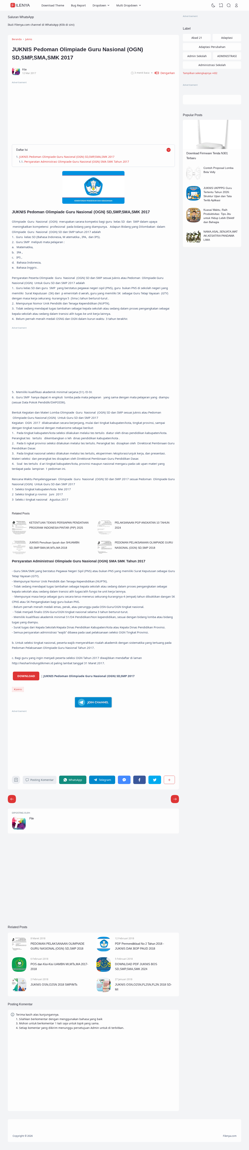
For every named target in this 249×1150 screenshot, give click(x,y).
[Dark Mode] (213, 5)
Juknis (19, 689)
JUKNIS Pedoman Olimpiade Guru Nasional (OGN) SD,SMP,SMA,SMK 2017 (66, 157)
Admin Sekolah (197, 56)
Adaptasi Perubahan (212, 47)
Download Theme (52, 5)
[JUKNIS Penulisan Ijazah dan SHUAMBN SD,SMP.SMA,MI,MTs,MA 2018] (19, 553)
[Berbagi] (169, 780)
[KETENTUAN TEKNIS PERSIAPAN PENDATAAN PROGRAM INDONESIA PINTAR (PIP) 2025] (19, 533)
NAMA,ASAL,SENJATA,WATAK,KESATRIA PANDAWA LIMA (220, 235)
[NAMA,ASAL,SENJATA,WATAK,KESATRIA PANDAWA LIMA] (193, 243)
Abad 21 (196, 38)
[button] (163, 73)
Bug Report (78, 5)
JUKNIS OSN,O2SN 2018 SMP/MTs (54, 984)
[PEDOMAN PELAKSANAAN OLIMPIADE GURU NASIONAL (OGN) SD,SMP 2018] (104, 553)
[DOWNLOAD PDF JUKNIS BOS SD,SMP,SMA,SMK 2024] (103, 971)
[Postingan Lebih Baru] (175, 799)
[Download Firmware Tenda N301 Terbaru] (212, 148)
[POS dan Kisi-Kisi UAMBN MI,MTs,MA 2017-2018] (19, 971)
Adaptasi (227, 38)
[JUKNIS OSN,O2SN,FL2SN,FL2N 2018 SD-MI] (103, 991)
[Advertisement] (93, 111)
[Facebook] (139, 780)
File (31, 818)
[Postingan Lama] (12, 799)
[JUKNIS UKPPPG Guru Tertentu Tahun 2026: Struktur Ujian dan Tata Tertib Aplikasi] (193, 199)
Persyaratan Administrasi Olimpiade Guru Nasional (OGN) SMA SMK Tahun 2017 (77, 161)
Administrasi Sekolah (212, 65)
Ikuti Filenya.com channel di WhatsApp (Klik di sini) (41, 24)
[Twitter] (154, 780)
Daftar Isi (22, 149)
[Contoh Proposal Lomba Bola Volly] (193, 179)
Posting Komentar (42, 780)
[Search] (229, 5)
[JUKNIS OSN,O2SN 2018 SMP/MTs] (19, 991)
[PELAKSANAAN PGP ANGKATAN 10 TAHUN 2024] (104, 533)
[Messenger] (124, 780)
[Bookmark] (16, 781)
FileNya (20, 5)
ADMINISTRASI (227, 56)
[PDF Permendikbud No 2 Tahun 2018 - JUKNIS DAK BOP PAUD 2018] (103, 950)
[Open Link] (236, 5)
